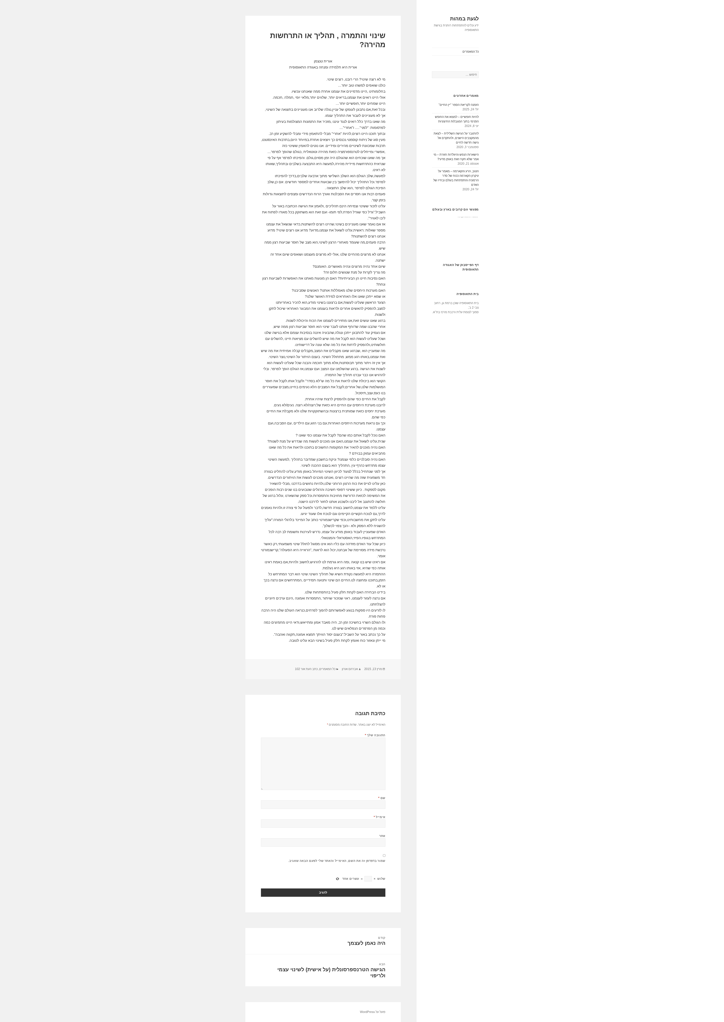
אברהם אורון (350, 669)
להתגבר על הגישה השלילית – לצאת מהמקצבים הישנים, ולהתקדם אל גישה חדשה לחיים (456, 138)
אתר (382, 836)
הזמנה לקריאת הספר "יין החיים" (459, 104)
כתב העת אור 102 (306, 669)
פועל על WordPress (372, 1012)
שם (381, 798)
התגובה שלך (375, 735)
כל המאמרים (470, 51)
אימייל (379, 817)
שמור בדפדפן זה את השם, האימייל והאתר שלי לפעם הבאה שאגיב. (336, 860)
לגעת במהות (464, 19)
